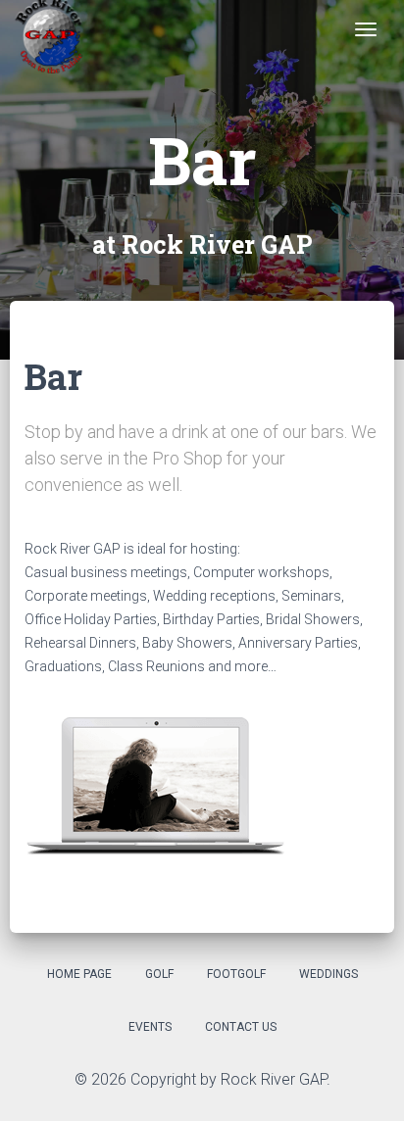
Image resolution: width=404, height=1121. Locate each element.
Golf (159, 974)
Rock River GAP (274, 1079)
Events (150, 1027)
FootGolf (236, 974)
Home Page (79, 974)
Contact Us (241, 1027)
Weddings (328, 974)
